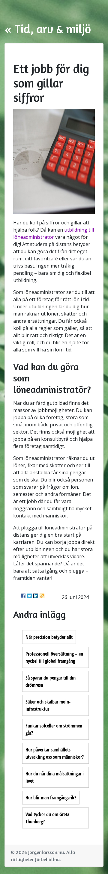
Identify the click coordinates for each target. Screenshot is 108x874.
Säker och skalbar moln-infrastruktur (48, 705)
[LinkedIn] (35, 596)
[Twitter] (29, 596)
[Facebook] (23, 596)
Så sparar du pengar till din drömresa (51, 681)
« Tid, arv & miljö (47, 29)
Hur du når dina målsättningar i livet (55, 777)
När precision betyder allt (49, 637)
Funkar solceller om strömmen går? (54, 729)
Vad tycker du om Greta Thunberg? (47, 818)
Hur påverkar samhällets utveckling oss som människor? (55, 753)
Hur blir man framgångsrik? (51, 797)
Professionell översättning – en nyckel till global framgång (54, 657)
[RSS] (42, 596)
